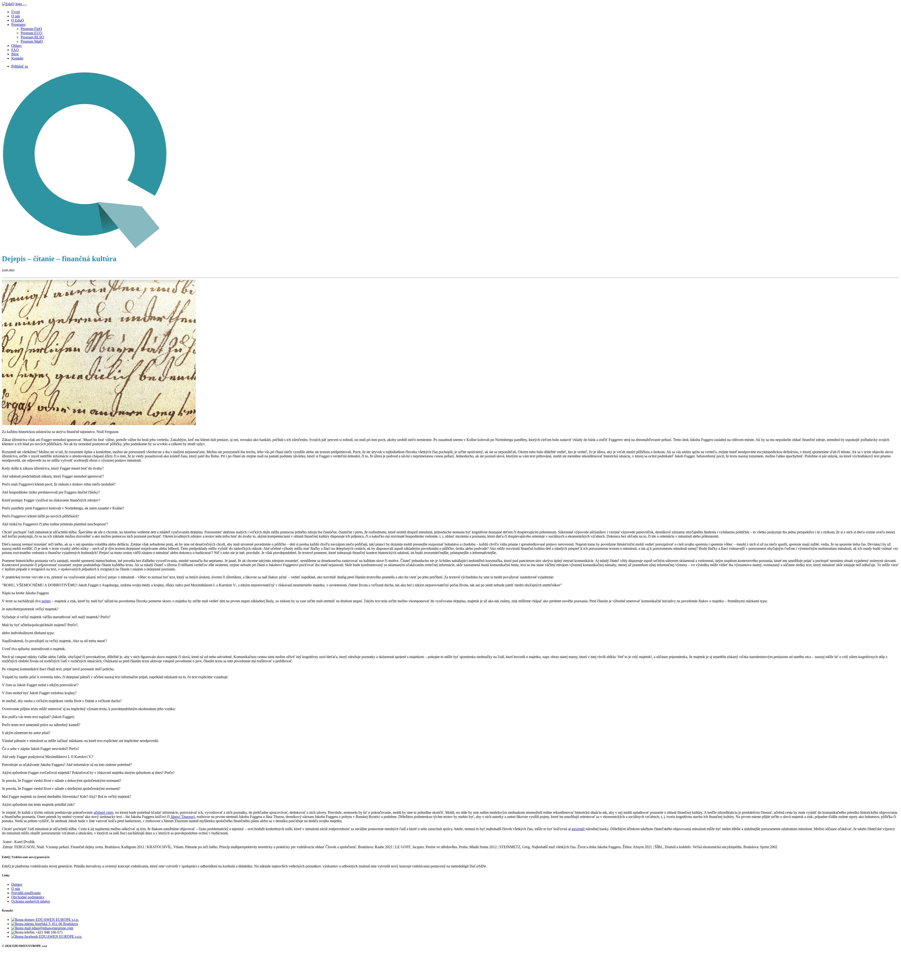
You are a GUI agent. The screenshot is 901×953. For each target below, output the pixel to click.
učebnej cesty (103, 812)
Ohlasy (16, 46)
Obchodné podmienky (27, 897)
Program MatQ (32, 41)
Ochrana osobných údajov (30, 901)
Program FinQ (31, 29)
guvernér (578, 829)
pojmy (46, 601)
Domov (17, 884)
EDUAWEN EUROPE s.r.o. (57, 920)
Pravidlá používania (26, 893)
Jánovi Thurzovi (183, 817)
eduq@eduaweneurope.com (52, 928)
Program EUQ (31, 33)
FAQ (15, 50)
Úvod (15, 12)
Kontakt (17, 58)
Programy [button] (18, 24)
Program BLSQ (32, 37)
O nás (15, 16)
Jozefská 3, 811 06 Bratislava (56, 924)
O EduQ (17, 20)
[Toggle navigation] (25, 5)
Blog (15, 54)
